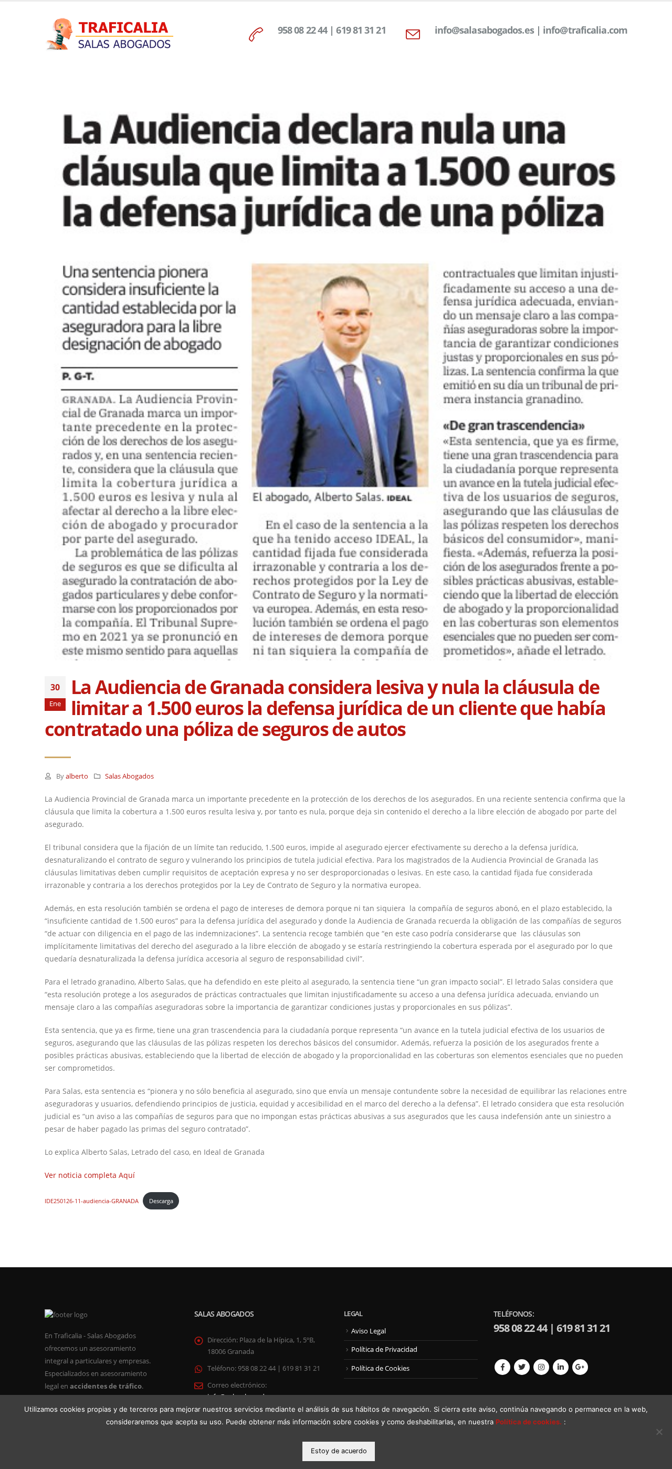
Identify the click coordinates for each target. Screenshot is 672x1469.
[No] (659, 1431)
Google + (580, 1367)
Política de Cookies (380, 1368)
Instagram (541, 1367)
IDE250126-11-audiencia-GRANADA (92, 1201)
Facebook (502, 1367)
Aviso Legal (368, 1331)
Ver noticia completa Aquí (90, 1175)
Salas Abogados (129, 776)
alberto (77, 776)
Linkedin (561, 1367)
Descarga (161, 1201)
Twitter (522, 1367)
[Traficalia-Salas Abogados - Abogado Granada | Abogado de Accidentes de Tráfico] (110, 34)
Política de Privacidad (384, 1349)
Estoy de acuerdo (339, 1451)
